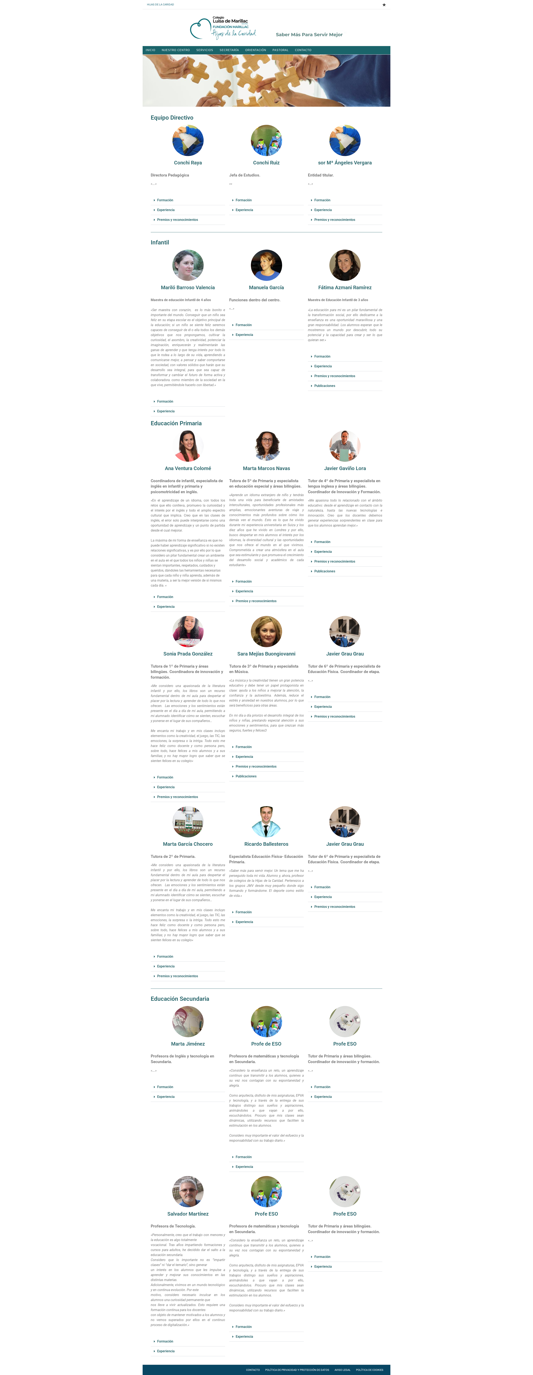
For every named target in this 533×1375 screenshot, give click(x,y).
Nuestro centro (176, 50)
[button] (188, 200)
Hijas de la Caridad (160, 4)
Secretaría (229, 50)
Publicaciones (324, 386)
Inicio (150, 50)
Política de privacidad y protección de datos (297, 1369)
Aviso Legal (343, 1369)
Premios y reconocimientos (177, 220)
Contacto (303, 50)
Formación (165, 200)
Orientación (255, 50)
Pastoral (281, 50)
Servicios (204, 50)
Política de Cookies (369, 1369)
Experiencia (166, 210)
